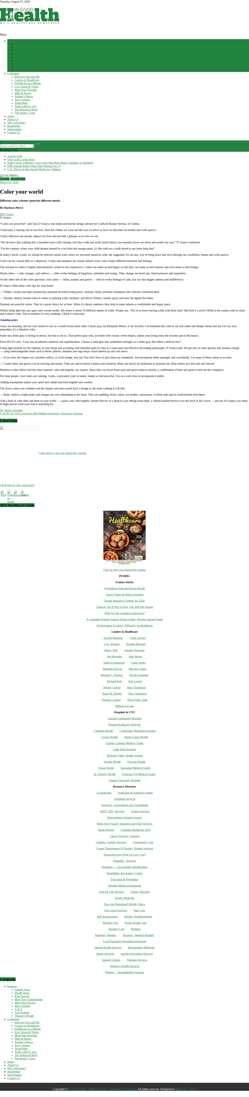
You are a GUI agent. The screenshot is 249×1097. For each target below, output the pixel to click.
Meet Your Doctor (25, 57)
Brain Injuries (106, 829)
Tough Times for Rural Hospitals (124, 594)
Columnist (13, 73)
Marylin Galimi (137, 668)
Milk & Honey (23, 93)
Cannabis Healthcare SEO (135, 829)
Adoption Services (124, 798)
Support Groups (111, 959)
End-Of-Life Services (111, 891)
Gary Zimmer (112, 644)
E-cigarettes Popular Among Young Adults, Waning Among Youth (125, 619)
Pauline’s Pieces (24, 96)
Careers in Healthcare (27, 80)
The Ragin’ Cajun (25, 112)
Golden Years (22, 44)
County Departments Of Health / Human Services (124, 848)
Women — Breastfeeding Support (124, 972)
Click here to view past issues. (17, 485)
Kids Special (22, 50)
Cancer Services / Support (124, 836)
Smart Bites (21, 103)
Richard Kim (114, 681)
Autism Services (140, 811)
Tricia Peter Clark (137, 699)
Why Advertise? (16, 122)
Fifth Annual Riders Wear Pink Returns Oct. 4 (33, 166)
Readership (13, 125)
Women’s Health (24, 70)
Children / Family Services (111, 842)
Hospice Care (116, 929)
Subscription (14, 129)
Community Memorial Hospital (137, 730)
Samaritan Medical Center (135, 768)
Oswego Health (136, 761)
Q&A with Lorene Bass (21, 159)
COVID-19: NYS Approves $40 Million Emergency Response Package (41, 413)
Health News (22, 47)
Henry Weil (111, 650)
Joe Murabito (114, 656)
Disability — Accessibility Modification (124, 867)
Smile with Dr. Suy (26, 106)
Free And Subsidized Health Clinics (124, 904)
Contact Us (13, 132)
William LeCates (124, 706)
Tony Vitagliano (137, 693)
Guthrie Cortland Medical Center (124, 743)
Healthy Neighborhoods (138, 916)
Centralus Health (103, 730)
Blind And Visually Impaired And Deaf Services (124, 823)
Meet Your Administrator (29, 53)
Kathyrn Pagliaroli (114, 662)
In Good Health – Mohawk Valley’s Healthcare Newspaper (102, 1089)
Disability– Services (124, 860)
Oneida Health (112, 761)
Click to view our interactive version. (124, 569)
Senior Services (105, 953)
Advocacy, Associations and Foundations (124, 805)
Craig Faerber (138, 637)
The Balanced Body (26, 109)
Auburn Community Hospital (124, 718)
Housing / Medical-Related (138, 935)
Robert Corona (111, 687)
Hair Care (139, 910)
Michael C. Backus (112, 675)
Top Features (22, 66)
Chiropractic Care (143, 842)
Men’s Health (22, 60)
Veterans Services (137, 959)
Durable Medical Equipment (124, 885)
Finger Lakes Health (136, 737)
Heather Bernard (135, 644)
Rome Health (106, 768)
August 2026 (14, 156)
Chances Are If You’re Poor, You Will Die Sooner (124, 607)
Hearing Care (110, 922)
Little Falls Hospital (124, 749)
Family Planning (140, 891)
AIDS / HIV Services (112, 811)
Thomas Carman (111, 699)
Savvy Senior (22, 99)
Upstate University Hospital (125, 780)
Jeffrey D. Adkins (186, 1089)
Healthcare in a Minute (28, 83)
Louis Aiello (138, 662)
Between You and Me (27, 76)
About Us (13, 119)
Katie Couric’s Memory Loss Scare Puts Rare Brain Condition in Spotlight (50, 162)
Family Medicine (124, 898)
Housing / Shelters (105, 935)
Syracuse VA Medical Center (138, 774)
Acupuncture (103, 792)
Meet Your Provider (26, 89)
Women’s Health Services (124, 966)
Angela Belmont (113, 637)
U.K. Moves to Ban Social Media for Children (34, 169)
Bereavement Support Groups (124, 817)
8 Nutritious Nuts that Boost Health (124, 588)
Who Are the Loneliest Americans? (124, 613)
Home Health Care (135, 922)
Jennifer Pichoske (134, 650)
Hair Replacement (107, 916)
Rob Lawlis (135, 681)
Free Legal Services (115, 910)
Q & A (18, 63)
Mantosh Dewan (112, 668)
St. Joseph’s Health (105, 774)
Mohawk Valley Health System (125, 755)
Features (12, 40)
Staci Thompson (136, 687)
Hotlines (136, 929)
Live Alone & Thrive (27, 86)
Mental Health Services (108, 947)
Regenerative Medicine (141, 947)
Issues (10, 116)
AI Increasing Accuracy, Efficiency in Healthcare (124, 625)
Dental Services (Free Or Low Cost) (124, 854)
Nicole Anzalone (139, 675)
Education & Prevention (124, 879)
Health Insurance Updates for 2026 (124, 600)
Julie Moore (135, 656)
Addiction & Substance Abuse (135, 792)
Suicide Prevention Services (137, 953)
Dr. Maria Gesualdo (11, 410)
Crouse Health (109, 737)
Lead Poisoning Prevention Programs (124, 941)
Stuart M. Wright (112, 693)
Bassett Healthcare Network (124, 724)
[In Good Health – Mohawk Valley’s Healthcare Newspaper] (2, 31)
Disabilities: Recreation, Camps (124, 873)
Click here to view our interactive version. (63, 453)
